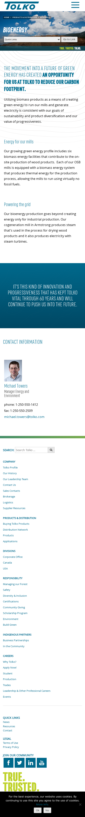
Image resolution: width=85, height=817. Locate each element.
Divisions (9, 551)
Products (8, 535)
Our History (10, 473)
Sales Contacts (11, 491)
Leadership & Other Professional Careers (26, 691)
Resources (9, 726)
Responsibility (12, 578)
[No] (80, 804)
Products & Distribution (24, 17)
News (6, 722)
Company (9, 461)
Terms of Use (10, 743)
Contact (7, 730)
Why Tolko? (9, 662)
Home (6, 17)
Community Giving (14, 607)
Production (9, 679)
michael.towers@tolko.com (24, 417)
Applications (10, 541)
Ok (37, 810)
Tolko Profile (10, 467)
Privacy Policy (11, 747)
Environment (10, 619)
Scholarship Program (15, 613)
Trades (7, 685)
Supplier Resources (14, 508)
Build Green (10, 624)
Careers (8, 656)
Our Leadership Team (15, 479)
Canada (7, 562)
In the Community (14, 646)
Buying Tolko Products (16, 523)
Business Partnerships (16, 640)
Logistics (8, 502)
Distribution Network (15, 529)
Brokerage (9, 496)
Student (7, 673)
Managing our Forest (15, 584)
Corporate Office (13, 557)
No (47, 810)
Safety (6, 590)
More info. (42, 804)
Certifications (11, 601)
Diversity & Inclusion (15, 595)
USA (5, 568)
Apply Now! (9, 667)
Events (7, 696)
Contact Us (9, 485)
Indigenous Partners (17, 634)
